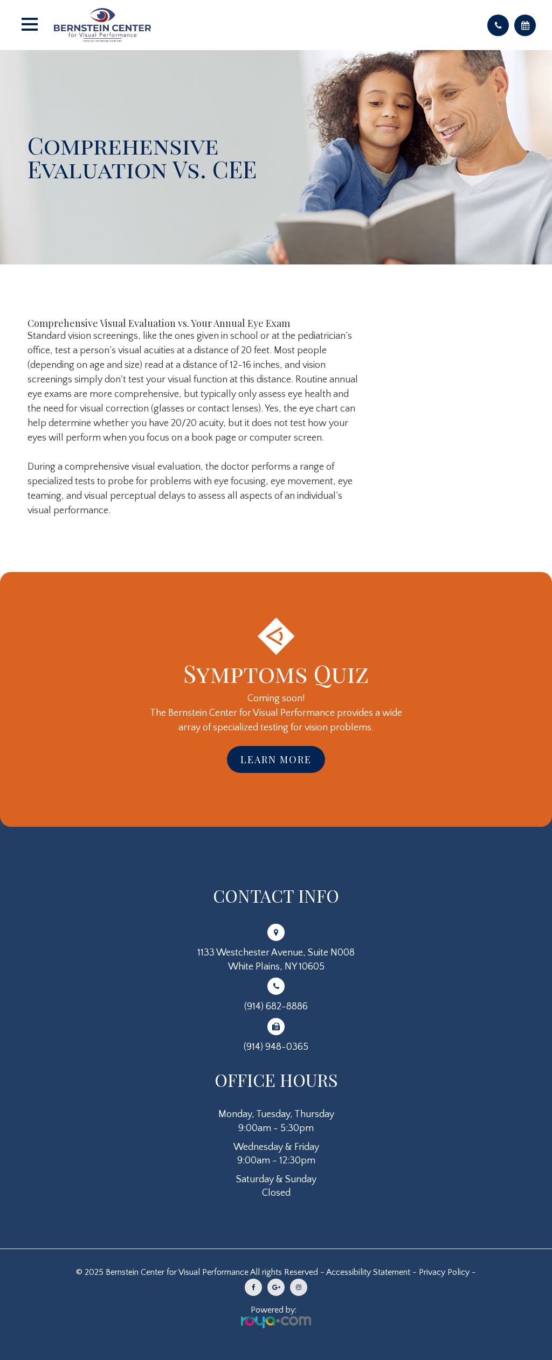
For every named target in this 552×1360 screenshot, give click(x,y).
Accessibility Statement (368, 1272)
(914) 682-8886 (276, 1006)
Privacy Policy (444, 1272)
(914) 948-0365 (276, 1047)
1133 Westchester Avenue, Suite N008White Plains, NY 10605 (276, 959)
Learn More (276, 759)
